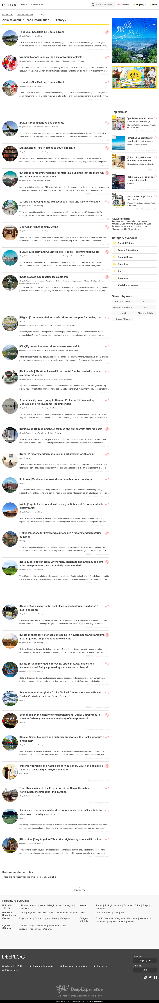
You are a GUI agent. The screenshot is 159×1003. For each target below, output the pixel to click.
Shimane (108, 918)
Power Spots (134, 229)
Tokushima (101, 921)
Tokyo (145, 905)
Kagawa (113, 921)
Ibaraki (99, 905)
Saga (32, 925)
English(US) (142, 4)
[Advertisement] (55, 110)
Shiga (21, 918)
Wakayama (65, 918)
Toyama (32, 912)
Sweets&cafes (43, 256)
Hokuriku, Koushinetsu (9, 913)
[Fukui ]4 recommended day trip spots (41, 122)
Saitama (128, 905)
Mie (122, 912)
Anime (130, 224)
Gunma (117, 905)
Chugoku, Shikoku (85, 919)
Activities (41, 61)
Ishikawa (42, 912)
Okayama (120, 918)
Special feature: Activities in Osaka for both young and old (140, 121)
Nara (54, 918)
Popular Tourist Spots (28, 36)
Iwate (42, 905)
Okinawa (47, 929)
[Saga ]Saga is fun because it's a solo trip (43, 277)
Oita (64, 925)
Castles (41, 281)
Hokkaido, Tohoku (7, 906)
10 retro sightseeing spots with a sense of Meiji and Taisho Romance (59, 201)
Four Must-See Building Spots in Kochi (42, 32)
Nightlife (50, 61)
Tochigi (108, 905)
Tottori (99, 918)
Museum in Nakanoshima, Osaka (38, 226)
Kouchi (131, 921)
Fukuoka (22, 925)
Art (39, 152)
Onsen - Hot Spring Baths (94, 281)
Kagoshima (35, 929)
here (65, 995)
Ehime (122, 921)
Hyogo (46, 918)
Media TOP (7, 14)
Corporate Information (43, 966)
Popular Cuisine (140, 221)
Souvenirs (41, 379)
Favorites (124, 4)
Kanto (83, 905)
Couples (66, 61)
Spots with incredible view (29, 283)
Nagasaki (41, 925)
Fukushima (23, 908)
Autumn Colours (69, 325)
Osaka (38, 918)
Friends (81, 61)
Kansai (6, 918)
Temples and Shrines (53, 281)
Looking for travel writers (75, 966)
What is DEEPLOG (14, 966)
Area (22, 4)
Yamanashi (62, 912)
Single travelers (76, 281)
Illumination (74, 256)
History (40, 36)
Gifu (98, 912)
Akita (58, 905)
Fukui (52, 912)
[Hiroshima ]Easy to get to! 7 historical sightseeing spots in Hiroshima (60, 839)
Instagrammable (120, 229)
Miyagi (50, 905)
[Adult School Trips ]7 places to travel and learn (47, 147)
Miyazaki (22, 929)
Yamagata (68, 905)
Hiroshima (132, 918)
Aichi (116, 912)
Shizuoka (106, 912)
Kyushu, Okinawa (6, 926)
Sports (130, 144)
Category (35, 4)
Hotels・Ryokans (120, 226)
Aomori (33, 905)
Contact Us (101, 966)
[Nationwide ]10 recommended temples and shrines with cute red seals (60, 429)
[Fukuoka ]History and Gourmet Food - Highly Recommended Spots (59, 252)
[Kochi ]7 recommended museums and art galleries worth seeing (57, 454)
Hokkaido (23, 905)
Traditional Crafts (66, 379)
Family (74, 61)
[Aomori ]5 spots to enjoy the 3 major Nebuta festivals (50, 57)
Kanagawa (101, 908)
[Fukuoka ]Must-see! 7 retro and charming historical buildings (55, 479)
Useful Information (25, 14)
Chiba (137, 905)
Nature (48, 180)
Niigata (21, 912)
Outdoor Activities (134, 125)
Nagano (74, 912)
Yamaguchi (145, 918)
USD (154, 4)
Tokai (82, 912)
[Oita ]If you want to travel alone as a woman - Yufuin (49, 346)
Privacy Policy (12, 970)
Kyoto (29, 918)
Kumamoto (54, 925)
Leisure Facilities (44, 127)
